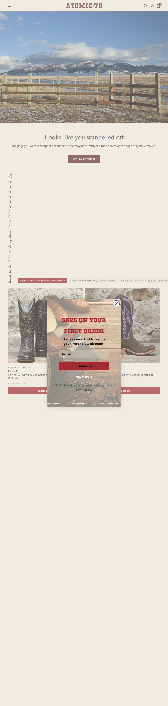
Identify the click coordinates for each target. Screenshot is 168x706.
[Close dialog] (116, 303)
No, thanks (84, 377)
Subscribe (84, 366)
